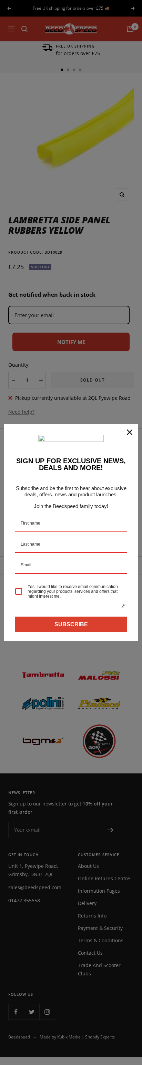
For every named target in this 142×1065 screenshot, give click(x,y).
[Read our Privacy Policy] (123, 606)
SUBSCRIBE (71, 624)
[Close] (129, 432)
